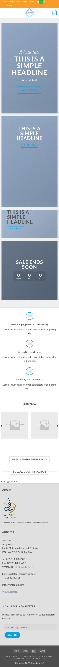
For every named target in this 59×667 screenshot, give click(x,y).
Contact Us (39, 658)
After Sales (47, 656)
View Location (10, 591)
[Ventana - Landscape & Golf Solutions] (29, 13)
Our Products (31, 656)
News (28, 658)
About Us (18, 656)
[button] (4, 13)
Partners (19, 658)
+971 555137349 (24, 566)
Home (8, 656)
